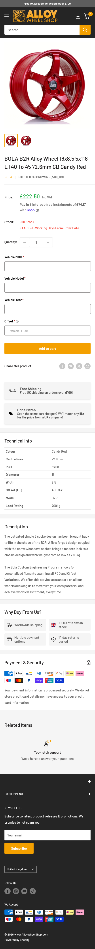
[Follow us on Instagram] (16, 891)
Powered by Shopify (16, 939)
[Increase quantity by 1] (48, 242)
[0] (87, 16)
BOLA (8, 177)
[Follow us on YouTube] (24, 891)
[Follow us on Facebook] (7, 891)
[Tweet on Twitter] (79, 366)
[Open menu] (6, 16)
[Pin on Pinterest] (71, 366)
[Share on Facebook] (62, 366)
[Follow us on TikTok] (33, 891)
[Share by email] (87, 366)
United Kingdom (17, 869)
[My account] (78, 16)
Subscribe (19, 848)
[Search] (85, 30)
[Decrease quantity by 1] (24, 242)
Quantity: (10, 242)
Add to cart (47, 348)
